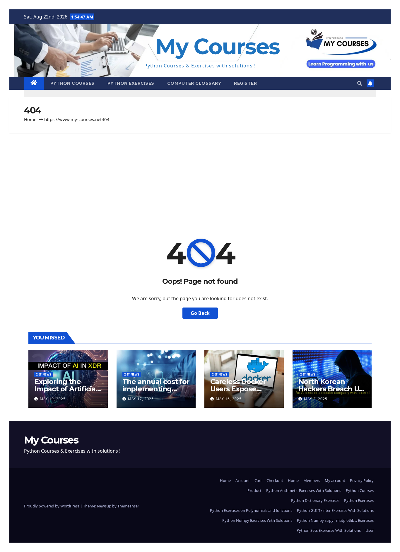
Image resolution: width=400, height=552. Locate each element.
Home (30, 119)
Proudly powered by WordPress (52, 506)
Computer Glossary (194, 83)
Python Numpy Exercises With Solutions (257, 520)
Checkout (274, 480)
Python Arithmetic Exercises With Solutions (303, 490)
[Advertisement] (200, 177)
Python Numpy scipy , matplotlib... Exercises (335, 520)
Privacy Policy (362, 480)
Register (245, 83)
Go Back (200, 313)
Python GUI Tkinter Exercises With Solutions (335, 510)
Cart (258, 480)
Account (242, 480)
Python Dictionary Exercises (315, 500)
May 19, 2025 (53, 398)
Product (254, 490)
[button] (359, 83)
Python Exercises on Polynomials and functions (251, 510)
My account (335, 480)
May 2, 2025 (315, 398)
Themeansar (128, 506)
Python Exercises (130, 83)
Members (311, 480)
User (369, 530)
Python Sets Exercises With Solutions (329, 530)
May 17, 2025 (141, 398)
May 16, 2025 (229, 398)
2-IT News (43, 374)
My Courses (217, 46)
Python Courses (72, 83)
